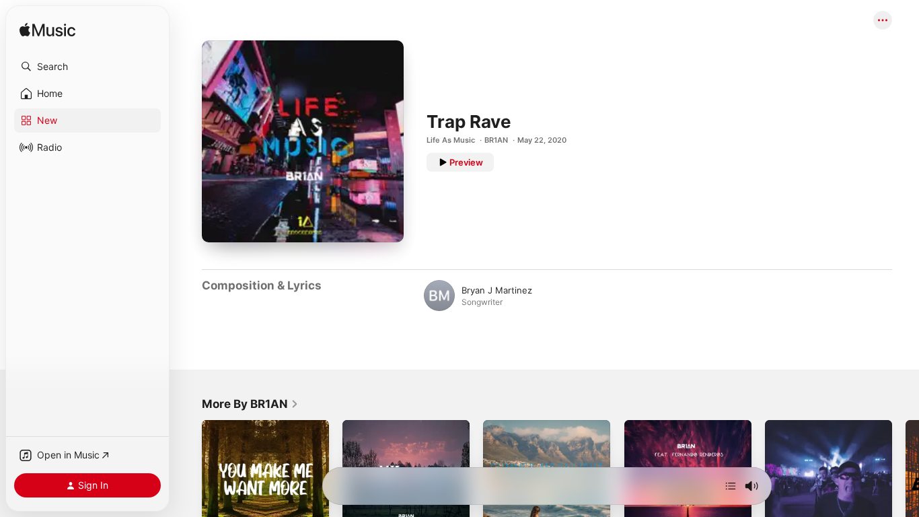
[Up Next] (731, 486)
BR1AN (496, 140)
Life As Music (451, 140)
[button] (87, 66)
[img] (47, 30)
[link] (250, 404)
